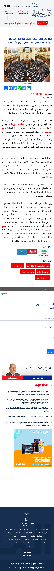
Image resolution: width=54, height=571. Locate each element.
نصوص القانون (27, 272)
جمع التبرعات (16, 105)
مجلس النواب (43, 272)
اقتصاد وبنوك (24, 529)
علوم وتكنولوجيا (39, 539)
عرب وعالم (43, 533)
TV (35, 543)
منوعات (23, 536)
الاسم (52, 307)
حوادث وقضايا (36, 536)
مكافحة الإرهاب (15, 124)
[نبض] (22, 251)
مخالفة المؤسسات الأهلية (38, 266)
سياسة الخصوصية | (31, 6)
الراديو (42, 543)
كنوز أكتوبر (25, 543)
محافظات (10, 529)
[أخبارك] (32, 251)
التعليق (51, 337)
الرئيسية (43, 529)
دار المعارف (47, 97)
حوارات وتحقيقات (14, 539)
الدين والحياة (29, 533)
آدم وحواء (13, 543)
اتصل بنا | (20, 6)
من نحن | (13, 6)
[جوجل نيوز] (44, 253)
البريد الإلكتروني (48, 318)
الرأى (27, 539)
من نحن (27, 546)
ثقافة (18, 533)
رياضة (9, 533)
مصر (50, 94)
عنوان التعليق (49, 326)
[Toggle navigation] (4, 17)
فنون (14, 536)
